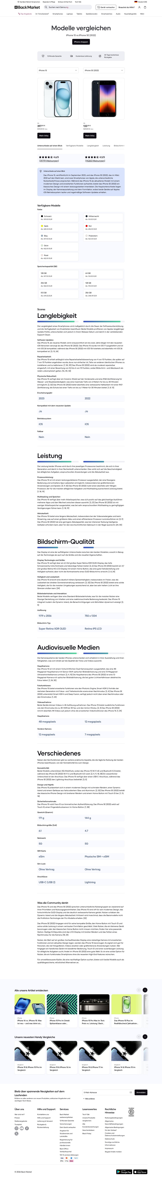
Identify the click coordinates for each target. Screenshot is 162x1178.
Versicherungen (66, 1124)
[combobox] (58, 70)
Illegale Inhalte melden (113, 1152)
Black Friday (86, 1133)
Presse (17, 1118)
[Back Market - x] (16, 1133)
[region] (81, 1011)
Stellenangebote (21, 1121)
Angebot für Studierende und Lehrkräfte (66, 1133)
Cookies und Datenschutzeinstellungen (115, 1134)
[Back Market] (27, 7)
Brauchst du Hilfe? (127, 7)
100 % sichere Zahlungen (69, 1155)
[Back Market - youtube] (22, 1128)
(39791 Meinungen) (49, 160)
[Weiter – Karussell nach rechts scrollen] (145, 990)
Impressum (109, 1148)
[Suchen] (46, 7)
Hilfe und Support (44, 1118)
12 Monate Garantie (67, 1121)
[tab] (49, 145)
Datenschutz (110, 1139)
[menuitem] (58, 13)
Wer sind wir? (20, 1114)
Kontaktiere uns (43, 1114)
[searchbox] (69, 7)
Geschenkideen (88, 1130)
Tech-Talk (85, 1114)
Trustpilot (18, 1124)
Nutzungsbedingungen (114, 1118)
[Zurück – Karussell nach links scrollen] (139, 990)
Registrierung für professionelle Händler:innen (66, 1142)
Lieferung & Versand (45, 1121)
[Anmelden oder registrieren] (139, 7)
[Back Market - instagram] (16, 1128)
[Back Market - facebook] (27, 1128)
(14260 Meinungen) (95, 160)
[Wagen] (145, 7)
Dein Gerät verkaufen (68, 1127)
